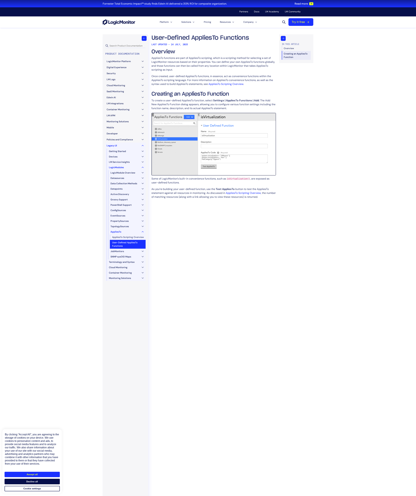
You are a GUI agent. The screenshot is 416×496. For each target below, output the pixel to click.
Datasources (117, 178)
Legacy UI (112, 145)
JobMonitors (117, 251)
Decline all (32, 481)
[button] (166, 22)
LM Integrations (115, 103)
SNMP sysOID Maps (120, 256)
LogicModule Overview (122, 172)
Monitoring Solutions (118, 121)
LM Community (293, 11)
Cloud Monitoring (116, 85)
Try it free (298, 22)
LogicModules (116, 167)
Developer (112, 133)
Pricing (207, 21)
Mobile (110, 127)
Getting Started (117, 151)
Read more (301, 3)
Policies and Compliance (120, 139)
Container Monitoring (118, 109)
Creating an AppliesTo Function (295, 55)
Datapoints (116, 188)
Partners (243, 11)
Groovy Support (119, 199)
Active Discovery (119, 194)
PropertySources (119, 221)
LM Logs (111, 79)
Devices (113, 156)
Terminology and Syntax (122, 262)
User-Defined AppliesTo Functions (124, 244)
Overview (289, 48)
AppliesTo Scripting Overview (128, 237)
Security (111, 73)
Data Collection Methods (123, 183)
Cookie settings (32, 488)
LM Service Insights (119, 162)
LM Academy (272, 11)
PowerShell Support (121, 204)
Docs (256, 11)
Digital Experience (116, 67)
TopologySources (119, 226)
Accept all (32, 474)
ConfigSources (118, 210)
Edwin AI (111, 97)
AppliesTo (115, 231)
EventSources (117, 215)
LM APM (111, 115)
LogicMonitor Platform (119, 61)
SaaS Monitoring (115, 91)
